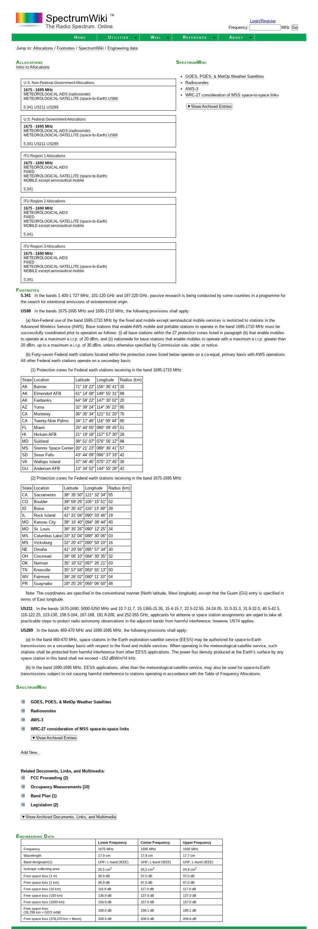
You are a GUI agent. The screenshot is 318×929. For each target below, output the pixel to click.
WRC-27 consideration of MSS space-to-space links (232, 95)
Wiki (156, 37)
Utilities (118, 37)
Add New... (30, 752)
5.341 (28, 107)
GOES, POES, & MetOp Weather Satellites (224, 76)
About (236, 37)
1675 (28, 90)
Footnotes (66, 48)
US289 (52, 107)
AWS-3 (191, 88)
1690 (39, 163)
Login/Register (263, 21)
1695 (39, 90)
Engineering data (122, 48)
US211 (40, 107)
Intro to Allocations (33, 67)
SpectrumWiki (91, 48)
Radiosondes (197, 82)
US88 (113, 98)
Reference (195, 37)
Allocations (43, 48)
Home (80, 37)
